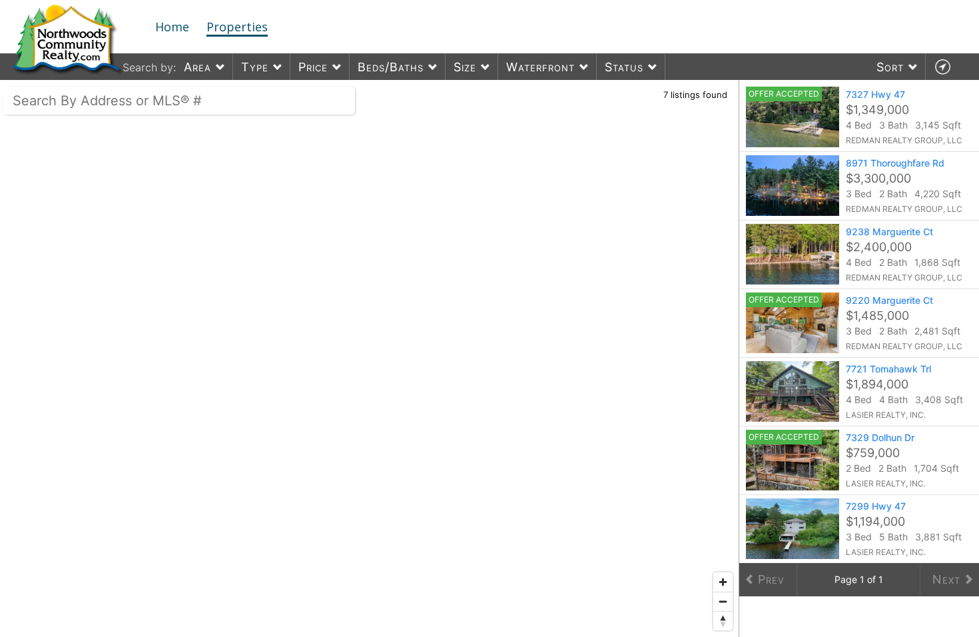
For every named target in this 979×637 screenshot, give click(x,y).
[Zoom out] (723, 601)
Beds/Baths (391, 67)
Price (313, 67)
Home (172, 27)
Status (624, 67)
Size (465, 67)
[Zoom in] (723, 582)
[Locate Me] (942, 67)
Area (197, 67)
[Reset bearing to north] (723, 620)
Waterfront (540, 67)
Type (254, 67)
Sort (890, 67)
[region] (369, 358)
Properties (237, 27)
